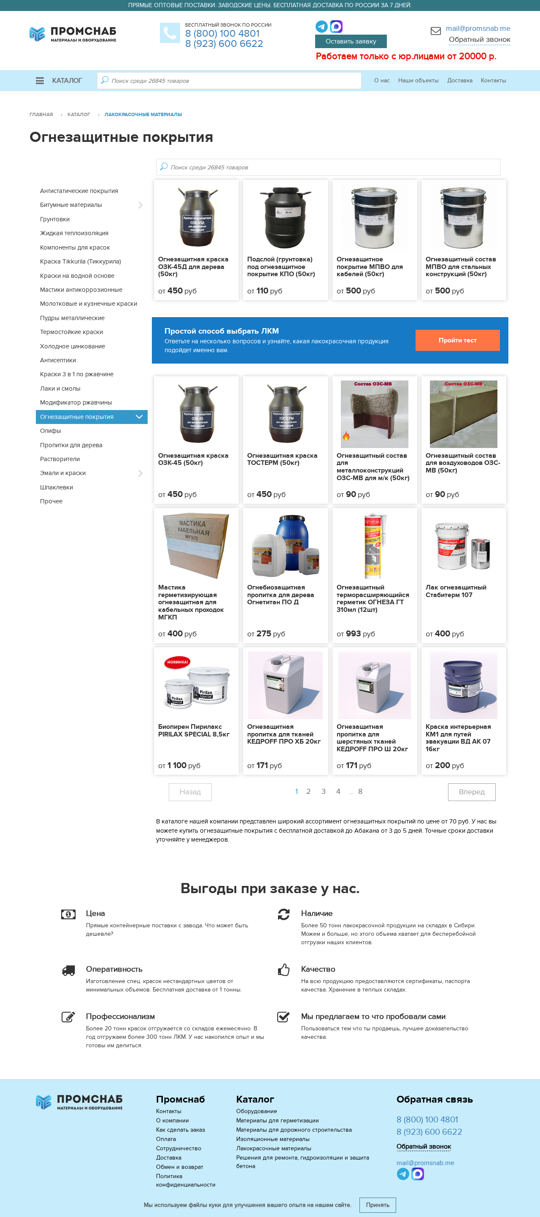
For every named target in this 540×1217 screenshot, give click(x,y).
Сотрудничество (178, 1148)
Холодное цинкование (72, 346)
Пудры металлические (72, 318)
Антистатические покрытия (79, 191)
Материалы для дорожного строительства (294, 1129)
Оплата (166, 1139)
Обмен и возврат (179, 1167)
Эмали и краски (63, 473)
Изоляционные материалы (273, 1139)
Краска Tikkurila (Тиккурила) (80, 261)
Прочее (51, 501)
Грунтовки (55, 219)
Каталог (67, 80)
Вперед (472, 792)
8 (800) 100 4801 (222, 33)
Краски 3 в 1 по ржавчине (76, 374)
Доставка (459, 80)
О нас (382, 80)
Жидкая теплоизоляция (74, 233)
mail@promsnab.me (478, 28)
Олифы (50, 431)
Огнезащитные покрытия (76, 417)
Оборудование (256, 1111)
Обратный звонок (479, 39)
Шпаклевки (56, 487)
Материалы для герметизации (277, 1120)
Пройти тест (458, 340)
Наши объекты (418, 80)
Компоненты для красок (75, 247)
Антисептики (58, 360)
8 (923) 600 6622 (224, 44)
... (355, 791)
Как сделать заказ (180, 1129)
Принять (377, 1205)
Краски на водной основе (77, 276)
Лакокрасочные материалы (273, 1148)
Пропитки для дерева (71, 445)
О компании (172, 1120)
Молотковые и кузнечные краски (88, 303)
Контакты (493, 80)
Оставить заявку (351, 41)
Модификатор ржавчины (76, 402)
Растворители (60, 459)
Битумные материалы (71, 205)
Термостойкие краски (71, 332)
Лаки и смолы (60, 388)
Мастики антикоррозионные (81, 289)
